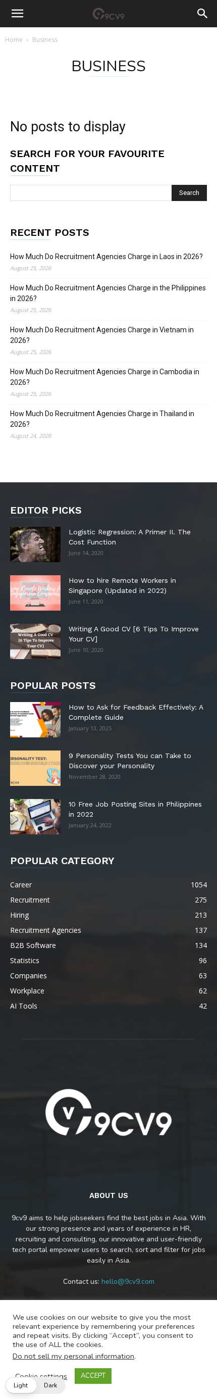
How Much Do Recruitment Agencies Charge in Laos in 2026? (106, 257)
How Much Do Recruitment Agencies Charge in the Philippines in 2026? (108, 293)
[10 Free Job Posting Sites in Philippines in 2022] (35, 816)
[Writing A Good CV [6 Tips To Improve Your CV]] (35, 641)
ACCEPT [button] (93, 1375)
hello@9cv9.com (127, 1281)
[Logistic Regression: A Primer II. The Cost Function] (35, 544)
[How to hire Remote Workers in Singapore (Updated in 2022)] (35, 593)
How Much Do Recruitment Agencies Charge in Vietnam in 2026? (102, 335)
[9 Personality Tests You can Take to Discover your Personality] (35, 768)
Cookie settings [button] (41, 1376)
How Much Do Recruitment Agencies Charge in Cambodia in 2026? (104, 377)
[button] (17, 13)
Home (14, 39)
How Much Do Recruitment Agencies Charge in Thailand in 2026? (102, 419)
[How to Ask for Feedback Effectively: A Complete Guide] (35, 719)
